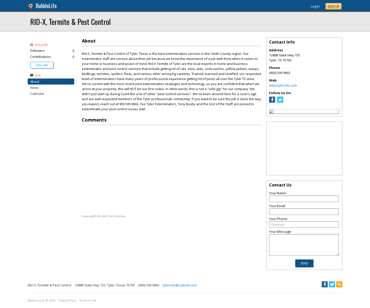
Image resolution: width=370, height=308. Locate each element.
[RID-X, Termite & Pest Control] (271, 112)
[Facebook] (272, 101)
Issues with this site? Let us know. (104, 216)
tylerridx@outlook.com (180, 285)
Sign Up (333, 6)
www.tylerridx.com (283, 85)
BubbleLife (46, 6)
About (34, 81)
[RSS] (339, 284)
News (34, 87)
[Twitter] (280, 101)
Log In (315, 6)
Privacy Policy (67, 300)
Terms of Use (87, 300)
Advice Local (36, 300)
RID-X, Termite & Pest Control (70, 21)
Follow (42, 65)
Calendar (37, 93)
